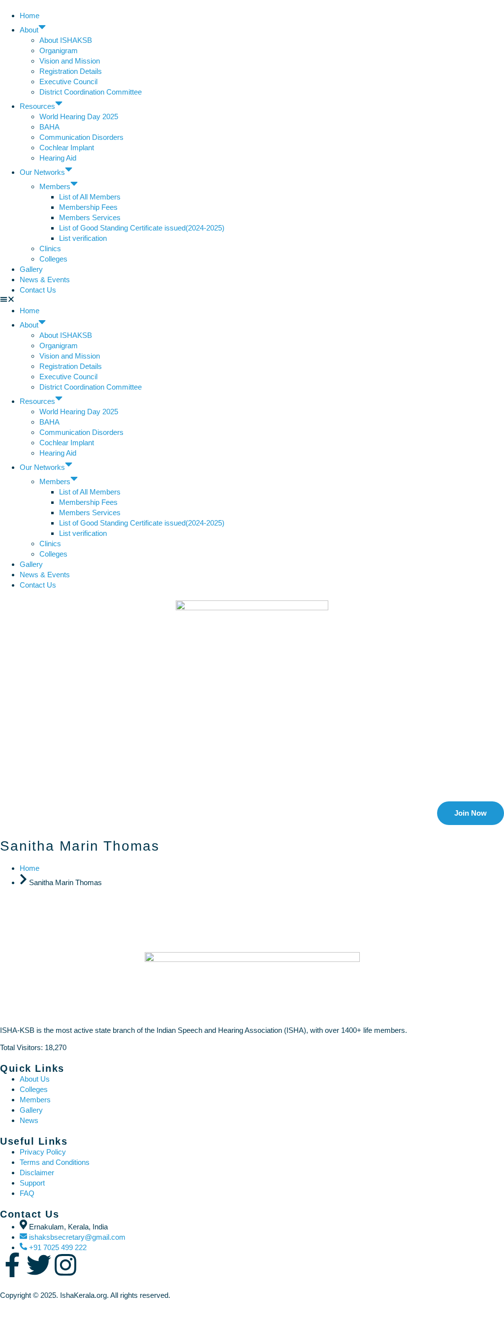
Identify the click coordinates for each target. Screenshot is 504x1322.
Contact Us (38, 290)
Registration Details (70, 71)
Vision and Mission (69, 61)
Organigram (58, 50)
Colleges (53, 259)
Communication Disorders (82, 137)
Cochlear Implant (66, 147)
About (29, 30)
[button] (252, 300)
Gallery (31, 269)
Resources (37, 106)
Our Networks (42, 172)
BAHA (49, 127)
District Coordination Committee (90, 92)
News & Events (45, 279)
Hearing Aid (57, 158)
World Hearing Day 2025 (78, 116)
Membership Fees (88, 207)
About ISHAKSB (65, 40)
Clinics (50, 248)
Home (29, 15)
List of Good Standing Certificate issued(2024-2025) (141, 228)
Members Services (90, 217)
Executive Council (68, 81)
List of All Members (90, 197)
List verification (83, 238)
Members (54, 186)
